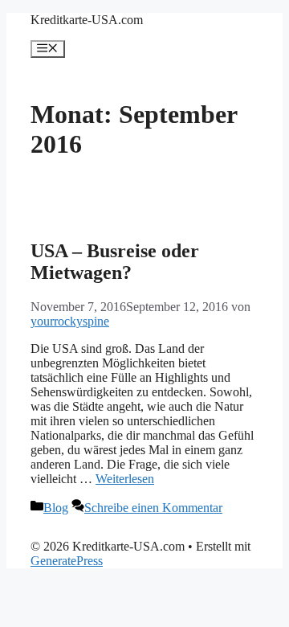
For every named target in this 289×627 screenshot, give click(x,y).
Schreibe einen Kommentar (153, 507)
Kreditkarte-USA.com (87, 20)
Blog (55, 507)
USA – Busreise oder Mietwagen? (115, 261)
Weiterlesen (125, 479)
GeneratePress (67, 561)
